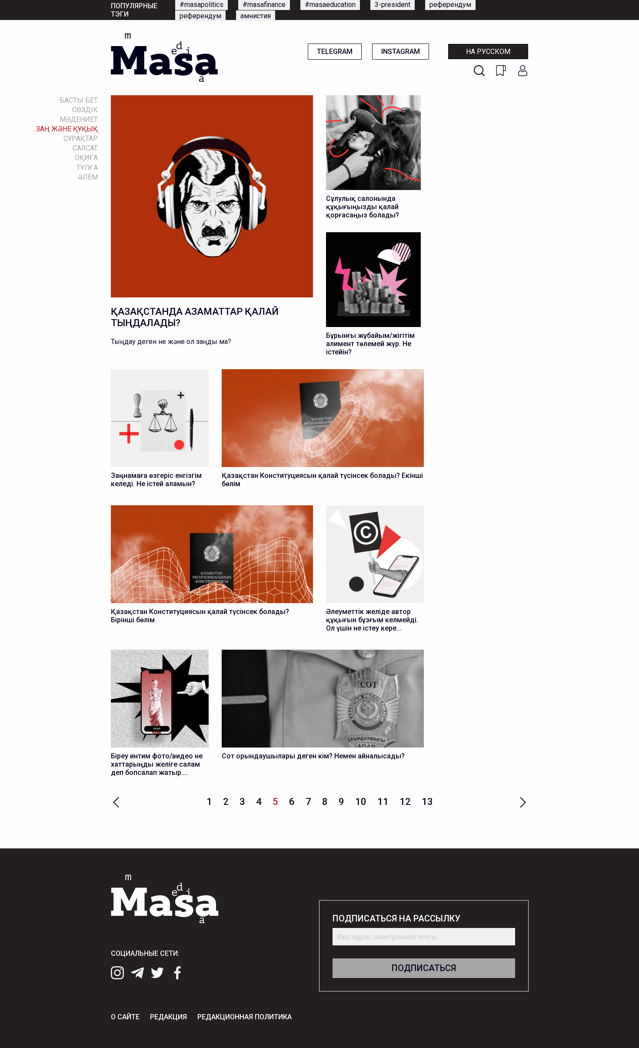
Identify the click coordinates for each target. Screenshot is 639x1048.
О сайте (125, 1017)
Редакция (168, 1017)
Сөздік (85, 110)
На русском (488, 51)
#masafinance (264, 4)
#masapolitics (201, 4)
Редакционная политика (244, 1017)
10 (360, 801)
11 (383, 801)
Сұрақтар (80, 138)
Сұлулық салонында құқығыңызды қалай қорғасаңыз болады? (362, 206)
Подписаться (424, 968)
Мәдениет (79, 119)
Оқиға (86, 158)
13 (427, 801)
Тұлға (87, 168)
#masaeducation (330, 4)
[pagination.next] (523, 801)
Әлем (88, 177)
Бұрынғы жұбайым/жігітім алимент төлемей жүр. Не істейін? (370, 343)
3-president (392, 4)
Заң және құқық (67, 129)
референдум (450, 4)
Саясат (85, 148)
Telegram (335, 51)
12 (405, 801)
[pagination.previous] (116, 801)
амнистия (255, 16)
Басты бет (79, 100)
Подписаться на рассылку (396, 919)
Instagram (400, 51)
